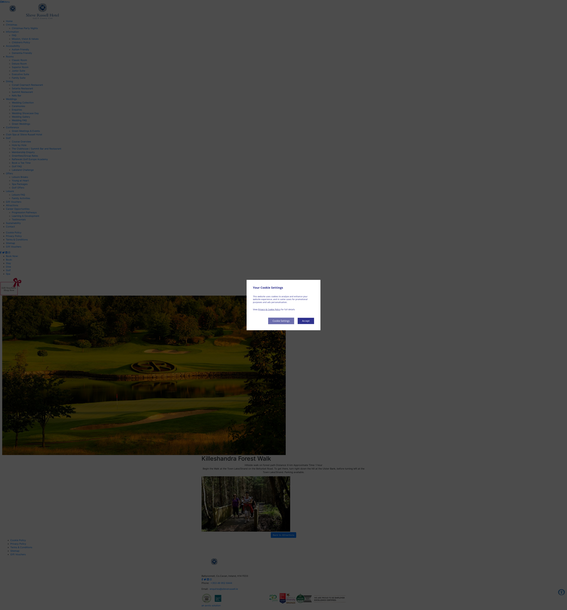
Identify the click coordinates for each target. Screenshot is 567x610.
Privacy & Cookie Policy (269, 309)
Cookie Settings (281, 320)
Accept (306, 320)
